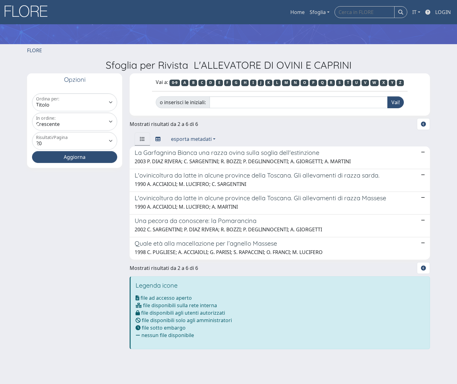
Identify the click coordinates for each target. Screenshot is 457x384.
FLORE (34, 50)
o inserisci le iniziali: (183, 102)
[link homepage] (28, 12)
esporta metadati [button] (191, 139)
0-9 (175, 82)
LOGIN (443, 12)
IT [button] (414, 12)
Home (297, 12)
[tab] (142, 139)
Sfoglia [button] (318, 12)
